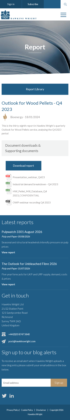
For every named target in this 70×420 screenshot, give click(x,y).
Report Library (35, 89)
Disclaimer (41, 410)
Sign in (10, 4)
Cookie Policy (27, 410)
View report (8, 252)
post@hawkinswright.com (21, 341)
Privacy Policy (13, 410)
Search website (65, 4)
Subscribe (33, 4)
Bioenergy (16, 117)
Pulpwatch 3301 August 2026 (22, 232)
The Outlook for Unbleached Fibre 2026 (29, 264)
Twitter (4, 395)
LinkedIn (11, 395)
